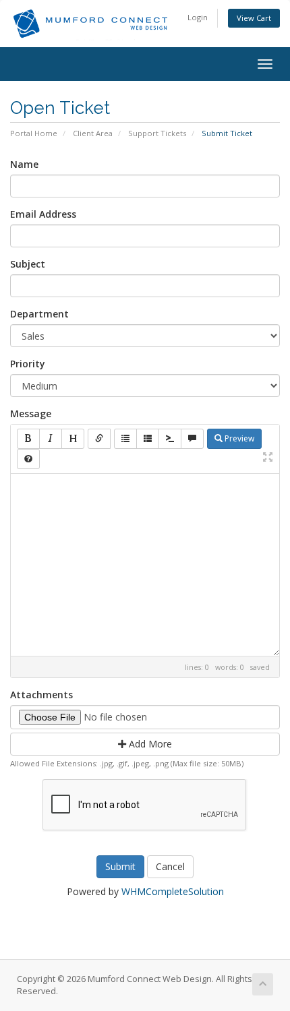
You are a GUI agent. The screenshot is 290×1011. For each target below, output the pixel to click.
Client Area (93, 133)
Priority (27, 363)
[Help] (28, 459)
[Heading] (72, 439)
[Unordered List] (125, 439)
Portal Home (33, 133)
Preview (238, 438)
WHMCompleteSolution (172, 891)
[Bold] (28, 439)
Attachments (41, 694)
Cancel (170, 866)
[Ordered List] (147, 439)
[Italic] (50, 439)
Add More (149, 743)
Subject (27, 263)
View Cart (254, 18)
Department (39, 313)
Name (24, 164)
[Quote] (192, 439)
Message (30, 413)
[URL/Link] (99, 439)
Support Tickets (157, 133)
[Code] (169, 439)
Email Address (43, 214)
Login (197, 17)
